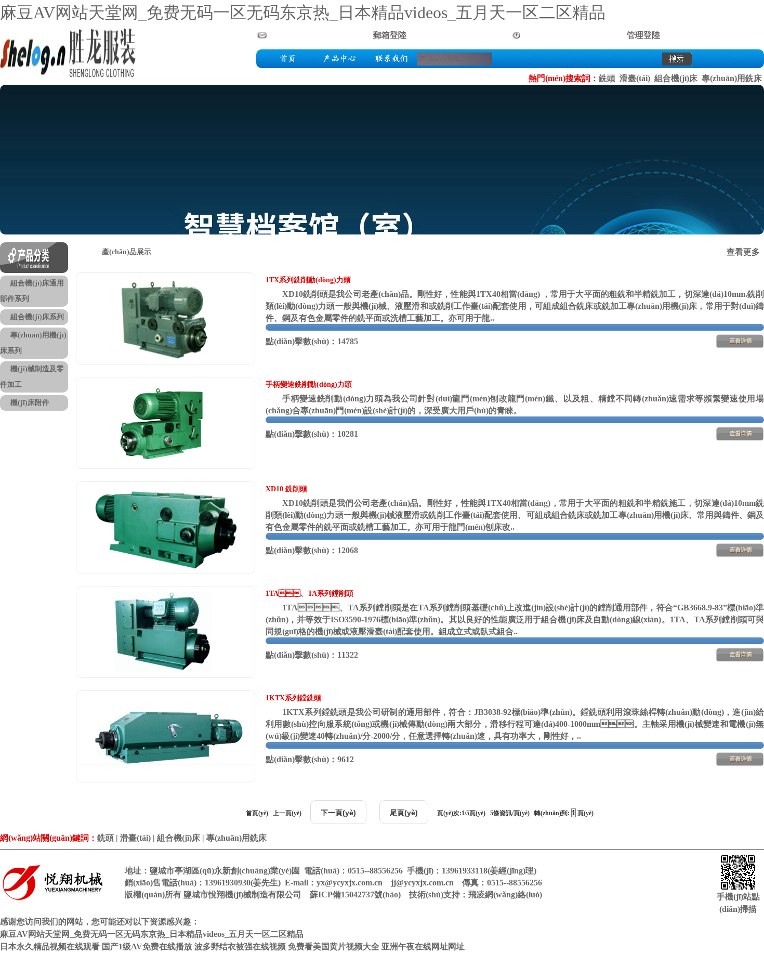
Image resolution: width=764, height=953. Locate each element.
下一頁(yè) (338, 812)
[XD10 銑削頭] (165, 570)
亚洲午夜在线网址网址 (423, 946)
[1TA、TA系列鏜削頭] (165, 675)
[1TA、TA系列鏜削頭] (740, 660)
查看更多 (743, 251)
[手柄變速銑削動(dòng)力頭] (165, 466)
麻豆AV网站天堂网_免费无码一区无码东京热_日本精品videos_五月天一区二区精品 (302, 12)
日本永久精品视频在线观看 (50, 946)
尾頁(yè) (404, 812)
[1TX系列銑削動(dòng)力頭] (165, 361)
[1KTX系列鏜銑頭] (165, 779)
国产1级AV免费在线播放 (147, 946)
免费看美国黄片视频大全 (333, 946)
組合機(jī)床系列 (37, 317)
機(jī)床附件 (29, 403)
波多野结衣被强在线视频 (240, 946)
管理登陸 (643, 35)
